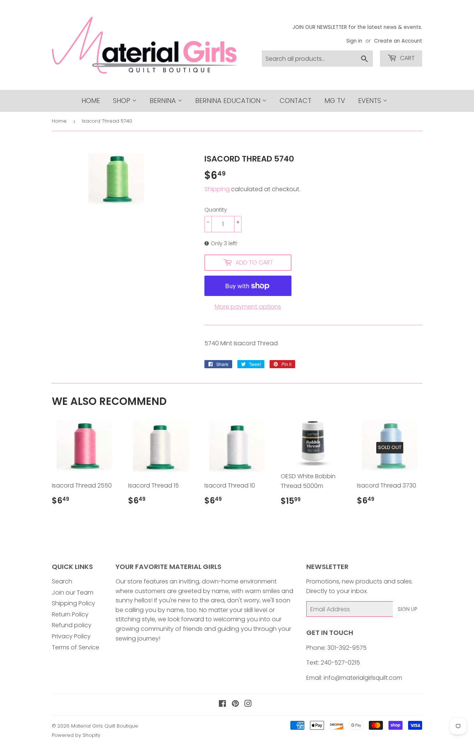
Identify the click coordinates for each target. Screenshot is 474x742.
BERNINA (164, 100)
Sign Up (407, 609)
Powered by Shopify (76, 735)
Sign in (354, 40)
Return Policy (70, 614)
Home (90, 100)
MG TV (334, 100)
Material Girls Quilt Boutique (104, 725)
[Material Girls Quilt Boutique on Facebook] (222, 704)
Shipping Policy (73, 603)
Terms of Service (75, 647)
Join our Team (72, 592)
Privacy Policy (71, 636)
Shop (122, 100)
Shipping (217, 189)
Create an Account (398, 40)
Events (370, 100)
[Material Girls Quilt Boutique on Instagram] (248, 704)
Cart (406, 58)
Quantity (215, 209)
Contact (295, 100)
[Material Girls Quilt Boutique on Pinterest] (235, 704)
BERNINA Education (228, 100)
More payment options (248, 306)
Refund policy (71, 625)
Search (62, 581)
